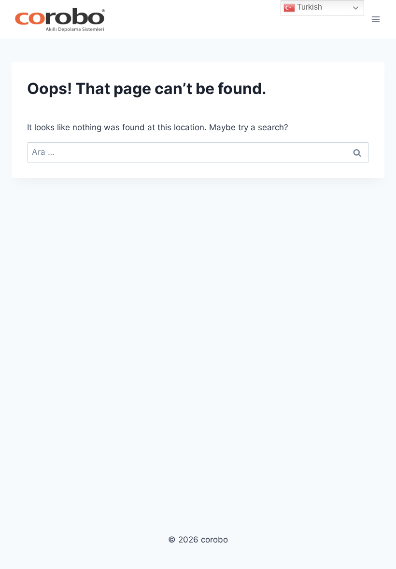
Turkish (308, 7)
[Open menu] (375, 19)
